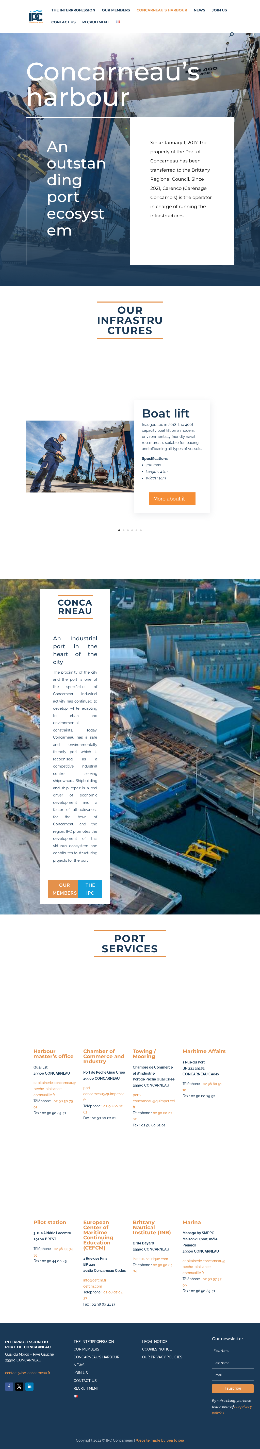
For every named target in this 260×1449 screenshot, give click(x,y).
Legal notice (154, 1342)
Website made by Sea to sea (160, 1440)
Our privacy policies (162, 1357)
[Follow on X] (19, 1387)
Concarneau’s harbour (162, 10)
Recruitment (95, 22)
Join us (219, 10)
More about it (169, 499)
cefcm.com (92, 1286)
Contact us (63, 22)
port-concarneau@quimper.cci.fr (104, 1094)
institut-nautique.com (150, 1259)
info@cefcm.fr (94, 1280)
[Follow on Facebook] (9, 1387)
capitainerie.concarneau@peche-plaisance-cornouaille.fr (55, 1089)
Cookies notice (157, 1349)
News (199, 10)
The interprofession (73, 10)
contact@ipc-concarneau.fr (27, 1373)
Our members (116, 10)
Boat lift (166, 413)
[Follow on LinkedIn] (29, 1387)
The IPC (90, 889)
